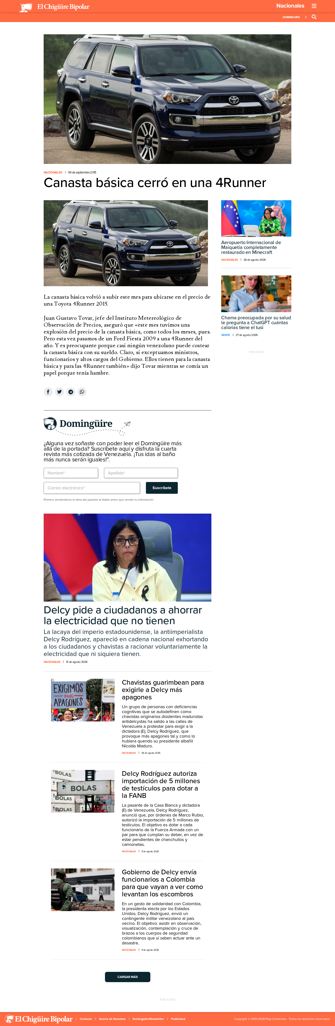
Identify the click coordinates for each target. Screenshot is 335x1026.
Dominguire (291, 17)
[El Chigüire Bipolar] (54, 7)
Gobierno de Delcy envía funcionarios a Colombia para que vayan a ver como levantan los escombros (162, 883)
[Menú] (314, 6)
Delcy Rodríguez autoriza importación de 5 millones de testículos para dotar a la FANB (161, 784)
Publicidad (178, 1019)
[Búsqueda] (314, 17)
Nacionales (290, 5)
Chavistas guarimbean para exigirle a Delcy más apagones (163, 689)
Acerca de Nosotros (112, 1019)
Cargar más (127, 977)
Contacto (86, 1019)
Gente (225, 335)
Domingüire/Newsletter (148, 1019)
